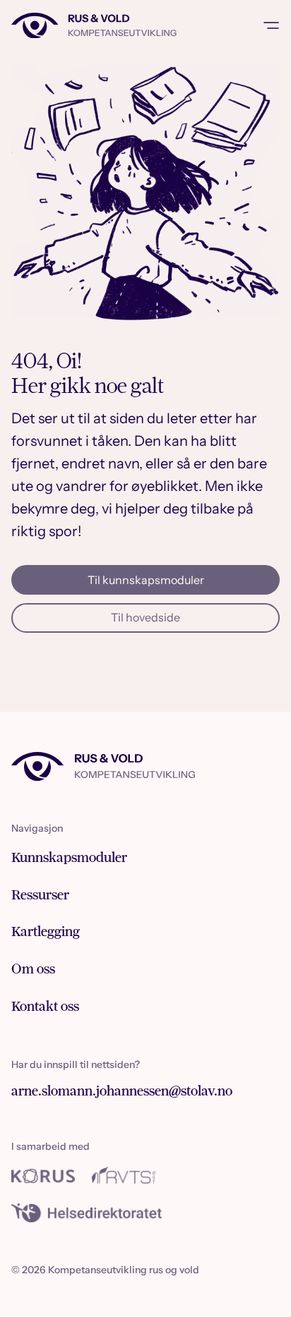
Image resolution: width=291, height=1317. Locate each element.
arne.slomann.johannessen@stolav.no (121, 1091)
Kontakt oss (45, 1006)
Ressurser (40, 895)
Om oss (33, 969)
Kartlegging (45, 931)
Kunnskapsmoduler (69, 857)
